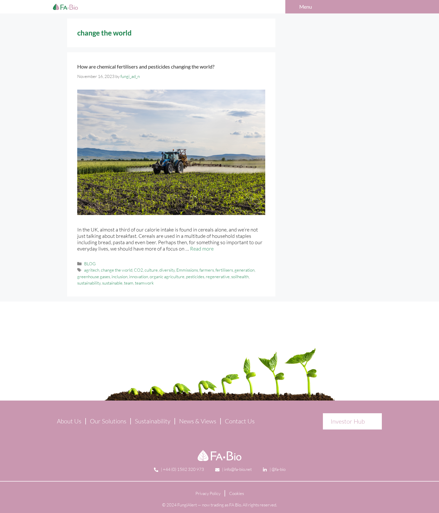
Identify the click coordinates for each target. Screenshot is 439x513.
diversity (167, 270)
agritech (91, 270)
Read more (202, 248)
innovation (138, 276)
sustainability (89, 283)
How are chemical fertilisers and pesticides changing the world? (145, 66)
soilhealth (240, 276)
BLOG (90, 263)
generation (244, 270)
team (128, 283)
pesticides (195, 276)
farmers (206, 270)
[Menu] (320, 6)
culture (151, 270)
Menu (305, 7)
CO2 (138, 270)
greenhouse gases (93, 276)
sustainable (112, 283)
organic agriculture (167, 276)
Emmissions (187, 270)
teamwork (144, 283)
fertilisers (224, 270)
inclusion (120, 276)
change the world (116, 270)
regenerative (218, 276)
